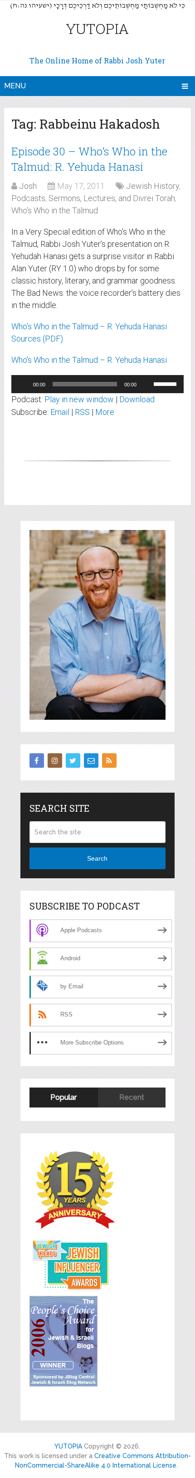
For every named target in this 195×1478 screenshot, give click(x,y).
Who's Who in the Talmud (54, 210)
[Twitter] (73, 760)
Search (97, 858)
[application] (97, 384)
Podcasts (28, 198)
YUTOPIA (97, 28)
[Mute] (146, 384)
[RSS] (109, 760)
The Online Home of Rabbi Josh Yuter (97, 60)
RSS (82, 412)
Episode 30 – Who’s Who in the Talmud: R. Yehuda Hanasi (89, 159)
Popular (63, 1097)
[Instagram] (55, 760)
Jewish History (152, 186)
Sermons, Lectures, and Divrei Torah (112, 198)
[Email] (91, 760)
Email (59, 412)
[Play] (23, 384)
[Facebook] (36, 760)
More (104, 412)
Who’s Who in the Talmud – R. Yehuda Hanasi (89, 360)
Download (137, 399)
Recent (131, 1097)
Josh (28, 186)
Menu (15, 86)
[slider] (166, 383)
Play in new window (79, 399)
